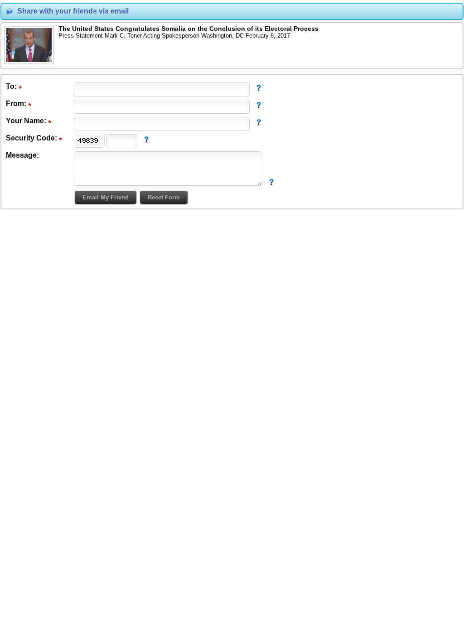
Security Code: (32, 138)
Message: (22, 155)
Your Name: (27, 121)
